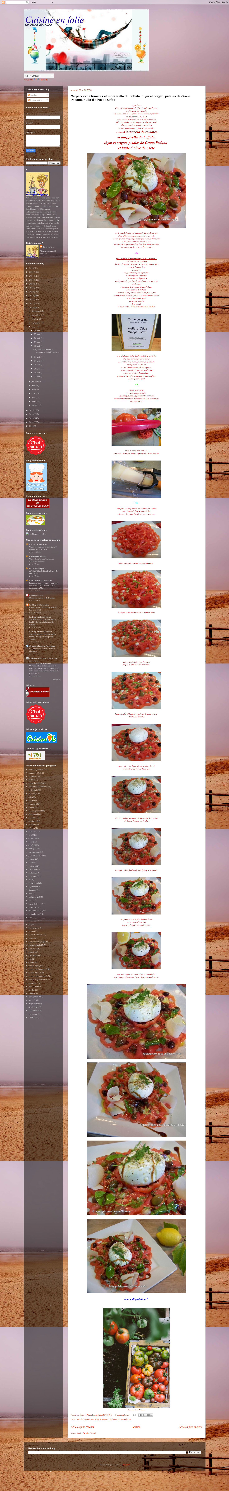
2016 (31, 307)
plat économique (36, 941)
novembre (36, 315)
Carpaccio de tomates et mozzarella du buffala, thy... (46, 350)
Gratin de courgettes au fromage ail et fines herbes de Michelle (43, 547)
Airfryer (32, 779)
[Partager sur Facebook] (148, 1415)
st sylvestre (33, 1003)
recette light (96, 1419)
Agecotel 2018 (35, 772)
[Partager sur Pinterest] (151, 1415)
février (35, 401)
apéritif (32, 793)
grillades (32, 869)
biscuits (32, 803)
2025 (31, 271)
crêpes (31, 828)
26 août (37, 338)
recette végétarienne (37, 969)
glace (31, 862)
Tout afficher (57, 679)
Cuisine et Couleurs (37, 556)
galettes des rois (35, 855)
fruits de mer (34, 852)
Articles (33, 94)
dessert (31, 838)
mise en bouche (35, 910)
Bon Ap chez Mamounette (40, 580)
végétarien (33, 1014)
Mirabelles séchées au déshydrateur (42, 597)
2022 (31, 283)
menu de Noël (34, 903)
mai (33, 389)
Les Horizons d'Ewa (38, 544)
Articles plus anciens (190, 1427)
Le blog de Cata (36, 595)
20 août (37, 346)
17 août (37, 356)
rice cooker (33, 986)
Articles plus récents (82, 1427)
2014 (31, 414)
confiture (32, 821)
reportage (32, 983)
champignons (34, 810)
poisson (32, 948)
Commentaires (36, 99)
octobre (35, 318)
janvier (35, 405)
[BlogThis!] (142, 1415)
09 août (37, 364)
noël (30, 917)
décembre (36, 310)
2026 (31, 268)
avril (34, 393)
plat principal (34, 945)
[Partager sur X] (145, 1415)
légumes (32, 889)
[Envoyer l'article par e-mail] (134, 1414)
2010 (31, 426)
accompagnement (36, 769)
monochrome (34, 914)
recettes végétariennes (111, 1419)
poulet (31, 952)
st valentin (33, 1007)
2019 (31, 295)
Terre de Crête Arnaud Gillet (143, 306)
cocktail (32, 817)
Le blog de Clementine (39, 604)
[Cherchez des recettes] (36, 533)
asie (30, 797)
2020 (31, 291)
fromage (32, 848)
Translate (44, 79)
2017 (31, 303)
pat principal (34, 927)
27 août (37, 334)
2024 (31, 275)
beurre (31, 800)
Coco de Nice (48, 246)
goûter (31, 865)
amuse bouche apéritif (38, 786)
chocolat (32, 814)
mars (34, 397)
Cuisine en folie (54, 19)
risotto (31, 989)
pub (30, 958)
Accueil (136, 1427)
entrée (80, 1419)
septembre (36, 322)
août (34, 326)
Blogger (126, 1464)
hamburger (33, 876)
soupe (31, 1000)
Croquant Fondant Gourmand (42, 645)
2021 (31, 287)
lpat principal (34, 896)
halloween (33, 872)
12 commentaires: (122, 1414)
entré (31, 841)
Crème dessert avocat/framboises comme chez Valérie (41, 559)
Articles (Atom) (89, 1433)
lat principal (34, 883)
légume (86, 1419)
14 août (37, 360)
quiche (31, 962)
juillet (34, 381)
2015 (31, 410)
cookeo (32, 824)
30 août (37, 330)
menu (31, 900)
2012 (31, 422)
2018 (31, 299)
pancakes (32, 920)
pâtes (31, 931)
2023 (31, 279)
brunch (31, 807)
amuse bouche (35, 783)
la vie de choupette (37, 568)
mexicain (32, 907)
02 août (37, 376)
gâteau (31, 858)
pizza (31, 938)
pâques (31, 924)
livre (30, 893)
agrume (32, 776)
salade (31, 993)
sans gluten (126, 1419)
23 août (37, 342)
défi (30, 834)
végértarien (33, 1010)
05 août (37, 372)
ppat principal (34, 955)
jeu (30, 879)
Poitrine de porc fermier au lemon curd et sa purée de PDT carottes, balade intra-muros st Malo (43, 585)
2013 (31, 418)
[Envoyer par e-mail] (139, 1415)
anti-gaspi (33, 790)
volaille (32, 1017)
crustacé (32, 831)
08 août (37, 368)
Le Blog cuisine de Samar (40, 616)
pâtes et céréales (35, 934)
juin (34, 385)
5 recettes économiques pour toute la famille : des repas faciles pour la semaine (42, 622)
